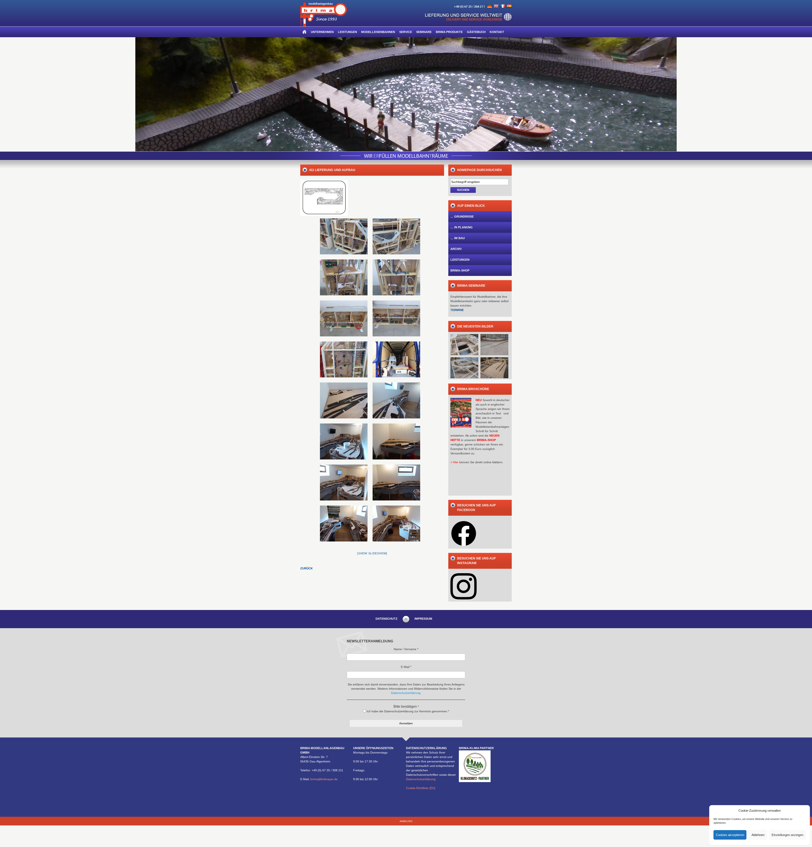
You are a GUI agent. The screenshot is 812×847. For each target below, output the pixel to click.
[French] (502, 6)
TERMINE (457, 310)
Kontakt (497, 32)
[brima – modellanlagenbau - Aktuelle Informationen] (323, 25)
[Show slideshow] (372, 553)
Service (405, 32)
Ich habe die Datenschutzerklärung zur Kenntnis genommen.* (407, 711)
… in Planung (461, 227)
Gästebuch (476, 32)
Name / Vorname (406, 649)
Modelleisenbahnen (378, 32)
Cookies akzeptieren (730, 835)
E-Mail (406, 667)
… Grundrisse (462, 216)
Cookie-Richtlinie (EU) (420, 788)
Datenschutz (387, 618)
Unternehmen (322, 32)
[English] (496, 6)
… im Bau (457, 238)
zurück (306, 568)
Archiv (456, 249)
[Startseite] (304, 32)
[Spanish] (509, 6)
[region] (406, 94)
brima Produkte (449, 32)
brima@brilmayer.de (323, 779)
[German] (489, 6)
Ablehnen (758, 835)
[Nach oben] (406, 622)
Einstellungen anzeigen (787, 835)
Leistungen (347, 32)
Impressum (423, 618)
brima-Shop (459, 270)
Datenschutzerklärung (420, 779)
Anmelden (406, 821)
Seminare (424, 32)
